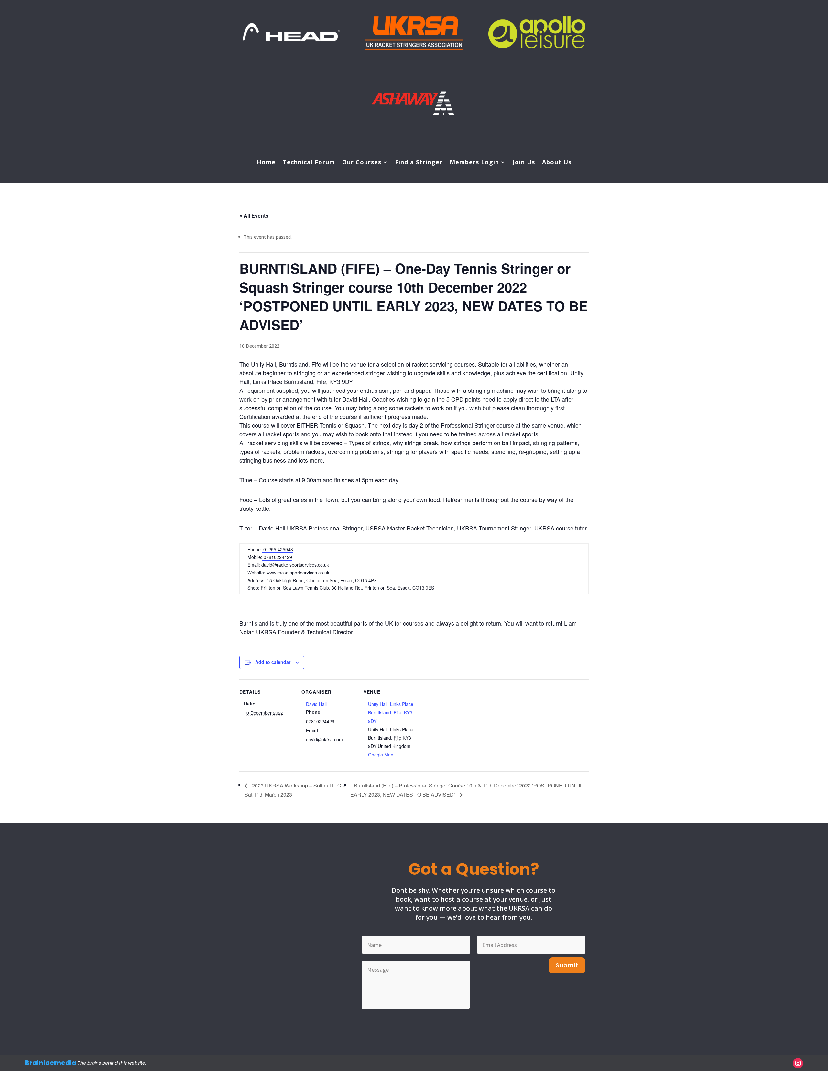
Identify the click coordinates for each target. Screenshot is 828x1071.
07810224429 (277, 557)
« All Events (253, 215)
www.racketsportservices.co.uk (297, 572)
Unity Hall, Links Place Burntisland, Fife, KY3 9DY (390, 712)
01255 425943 (277, 549)
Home (266, 163)
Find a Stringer (418, 163)
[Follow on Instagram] (798, 1063)
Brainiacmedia (50, 1062)
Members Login (474, 163)
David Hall (316, 704)
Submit (567, 965)
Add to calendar (272, 662)
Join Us (524, 163)
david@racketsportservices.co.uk (295, 565)
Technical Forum (309, 163)
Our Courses (361, 163)
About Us (557, 163)
